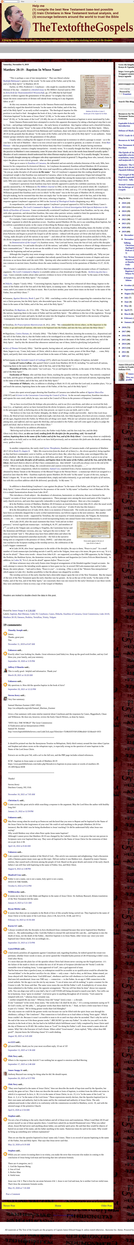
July (126, 297)
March (127, 314)
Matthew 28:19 (9, 617)
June (126, 302)
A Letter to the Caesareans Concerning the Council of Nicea (41, 395)
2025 (124, 207)
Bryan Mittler (14, 909)
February (128, 318)
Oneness (20, 617)
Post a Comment (13, 1194)
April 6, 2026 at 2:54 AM (19, 1110)
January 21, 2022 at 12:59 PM (20, 811)
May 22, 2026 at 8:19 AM (19, 1144)
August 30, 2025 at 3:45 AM (20, 1036)
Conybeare (43, 614)
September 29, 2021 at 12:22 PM (22, 689)
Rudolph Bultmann (11, 81)
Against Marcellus (96, 392)
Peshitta (28, 617)
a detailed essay (37, 90)
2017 (124, 331)
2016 (124, 335)
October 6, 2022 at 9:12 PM (20, 886)
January (128, 322)
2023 (124, 215)
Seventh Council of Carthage (33, 360)
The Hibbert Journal (46, 186)
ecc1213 (11, 1042)
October (128, 285)
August (127, 293)
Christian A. (13, 800)
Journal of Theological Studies (63, 201)
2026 (124, 203)
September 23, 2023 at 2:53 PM (21, 942)
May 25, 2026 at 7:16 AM (19, 1188)
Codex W (17, 560)
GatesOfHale (14, 949)
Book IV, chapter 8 (22, 451)
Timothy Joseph (15, 630)
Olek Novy (13, 1056)
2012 (124, 352)
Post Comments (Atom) (63, 1215)
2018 (124, 327)
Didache (8, 283)
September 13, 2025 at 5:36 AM (21, 1050)
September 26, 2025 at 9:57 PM (21, 1078)
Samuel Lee (55, 468)
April (127, 310)
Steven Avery (14, 695)
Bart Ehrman (23, 614)
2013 (124, 348)
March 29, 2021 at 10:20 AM (20, 675)
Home (58, 1205)
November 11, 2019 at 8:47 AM (21, 644)
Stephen (11, 1116)
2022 (124, 219)
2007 (124, 356)
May (126, 306)
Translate (127, 94)
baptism (13, 614)
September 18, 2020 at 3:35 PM (21, 661)
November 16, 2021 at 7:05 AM (21, 794)
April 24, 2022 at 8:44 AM (19, 846)
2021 (124, 223)
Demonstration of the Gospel (24, 242)
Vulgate (53, 617)
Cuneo (51, 614)
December (129, 235)
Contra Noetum (22, 333)
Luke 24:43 (104, 614)
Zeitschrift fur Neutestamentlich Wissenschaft (25, 92)
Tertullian (37, 617)
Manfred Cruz (14, 875)
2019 (124, 231)
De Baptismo (20, 310)
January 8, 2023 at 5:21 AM (20, 903)
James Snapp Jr (15, 1070)
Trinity (45, 617)
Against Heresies (24, 298)
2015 (124, 339)
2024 (124, 211)
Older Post (106, 1205)
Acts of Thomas (11, 348)
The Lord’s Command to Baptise (26, 272)
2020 (124, 227)
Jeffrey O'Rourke (16, 667)
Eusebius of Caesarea (37, 163)
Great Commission (91, 614)
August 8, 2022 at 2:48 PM (19, 869)
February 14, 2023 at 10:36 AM (21, 920)
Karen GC (12, 926)
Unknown (12, 650)
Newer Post (9, 1205)
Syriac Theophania (52, 448)
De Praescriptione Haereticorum (28, 325)
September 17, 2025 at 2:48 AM (21, 1064)
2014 (124, 344)
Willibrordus (14, 892)
